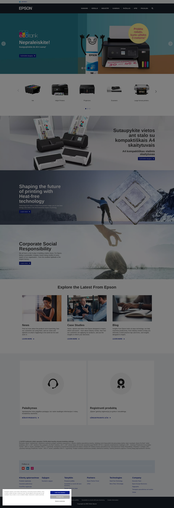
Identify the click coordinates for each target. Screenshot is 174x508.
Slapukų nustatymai (60, 501)
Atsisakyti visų (60, 496)
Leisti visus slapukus (60, 492)
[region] (37, 497)
